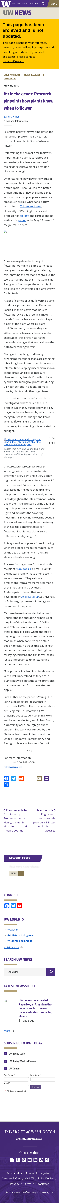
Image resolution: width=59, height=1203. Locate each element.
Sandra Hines (12, 116)
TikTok (47, 1160)
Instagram (24, 1160)
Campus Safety (11, 1178)
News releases (33, 74)
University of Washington (6, 3)
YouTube (29, 1160)
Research (10, 78)
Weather (12, 929)
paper (22, 220)
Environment (12, 74)
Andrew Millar (30, 596)
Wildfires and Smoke (19, 940)
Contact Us (32, 1173)
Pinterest (41, 1160)
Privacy (14, 1184)
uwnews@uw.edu (13, 61)
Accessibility (14, 1173)
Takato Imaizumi (30, 206)
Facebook (12, 1160)
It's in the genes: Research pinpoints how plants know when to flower (28, 101)
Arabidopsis (23, 569)
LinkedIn (35, 1160)
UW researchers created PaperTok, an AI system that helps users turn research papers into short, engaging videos (35, 1010)
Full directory (11, 947)
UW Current (14, 1068)
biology (24, 216)
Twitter (18, 1160)
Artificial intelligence (20, 935)
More (14, 873)
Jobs (46, 1173)
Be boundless (29, 1139)
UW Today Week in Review (22, 1061)
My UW (29, 1178)
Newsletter (42, 1184)
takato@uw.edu (13, 767)
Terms (27, 1184)
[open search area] (42, 3)
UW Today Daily (16, 1053)
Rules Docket (46, 1178)
